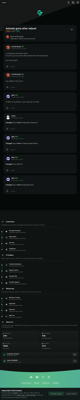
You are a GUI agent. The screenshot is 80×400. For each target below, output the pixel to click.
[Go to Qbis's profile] (8, 96)
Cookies (55, 383)
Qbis (13, 95)
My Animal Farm (29, 39)
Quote (13, 66)
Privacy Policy (26, 383)
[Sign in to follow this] (71, 29)
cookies (15, 393)
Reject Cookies (71, 394)
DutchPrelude (18, 36)
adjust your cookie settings (27, 395)
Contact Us (46, 383)
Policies (36, 383)
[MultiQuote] (7, 66)
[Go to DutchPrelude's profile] (7, 37)
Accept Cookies (57, 394)
